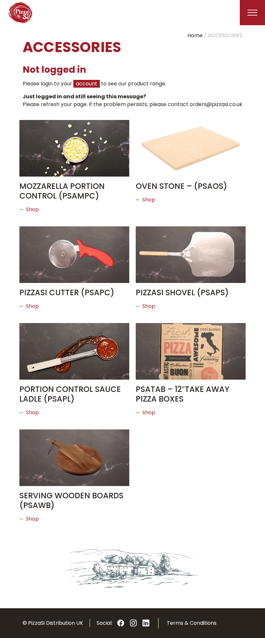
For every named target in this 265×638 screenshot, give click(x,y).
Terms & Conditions (192, 623)
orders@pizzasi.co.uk (216, 104)
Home (195, 35)
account (86, 83)
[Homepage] (20, 12)
